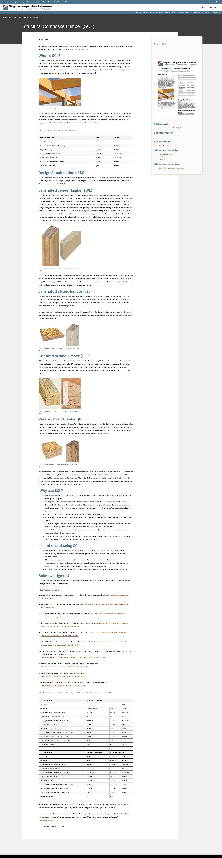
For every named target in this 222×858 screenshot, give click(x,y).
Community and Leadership (148, 12)
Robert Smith (162, 159)
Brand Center (58, 2)
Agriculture (134, 12)
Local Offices (37, 2)
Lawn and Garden (183, 12)
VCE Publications (8, 17)
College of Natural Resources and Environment (172, 168)
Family (161, 12)
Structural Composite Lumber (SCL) (33, 17)
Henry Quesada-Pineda (165, 154)
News (44, 2)
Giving (29, 2)
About (50, 2)
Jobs (4, 2)
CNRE (16, 17)
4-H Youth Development (213, 12)
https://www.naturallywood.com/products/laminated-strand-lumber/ (64, 667)
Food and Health (170, 12)
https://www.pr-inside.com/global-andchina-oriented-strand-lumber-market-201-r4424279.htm (73, 657)
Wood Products (163, 145)
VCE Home (67, 2)
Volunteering (11, 2)
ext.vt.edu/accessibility (46, 820)
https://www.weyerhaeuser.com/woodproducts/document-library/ (63, 685)
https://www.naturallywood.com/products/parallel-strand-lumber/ (63, 676)
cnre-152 (20, 17)
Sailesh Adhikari (163, 156)
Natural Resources (197, 12)
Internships (21, 2)
